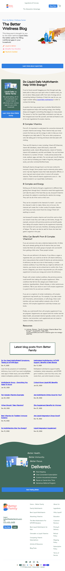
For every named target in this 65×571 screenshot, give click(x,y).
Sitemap (42, 567)
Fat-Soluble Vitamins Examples (12, 395)
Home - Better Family (37, 504)
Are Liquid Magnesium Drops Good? (47, 416)
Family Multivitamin (36, 508)
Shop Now (53, 6)
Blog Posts (33, 548)
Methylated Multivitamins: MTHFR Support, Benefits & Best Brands (46, 361)
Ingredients (56, 508)
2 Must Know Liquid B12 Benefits (46, 382)
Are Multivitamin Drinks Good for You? (48, 395)
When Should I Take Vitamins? (12, 405)
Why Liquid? (57, 512)
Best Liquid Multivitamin (37, 512)
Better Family (28, 567)
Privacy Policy (35, 567)
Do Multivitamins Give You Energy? (14, 428)
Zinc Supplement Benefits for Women (47, 405)
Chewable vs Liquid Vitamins (39, 533)
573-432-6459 (9, 522)
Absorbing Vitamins (36, 516)
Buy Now (7, 527)
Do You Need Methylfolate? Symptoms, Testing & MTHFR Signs (15, 361)
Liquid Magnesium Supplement (45, 428)
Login (15, 527)
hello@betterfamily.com (12, 519)
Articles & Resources (36, 544)
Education (56, 516)
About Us (56, 504)
